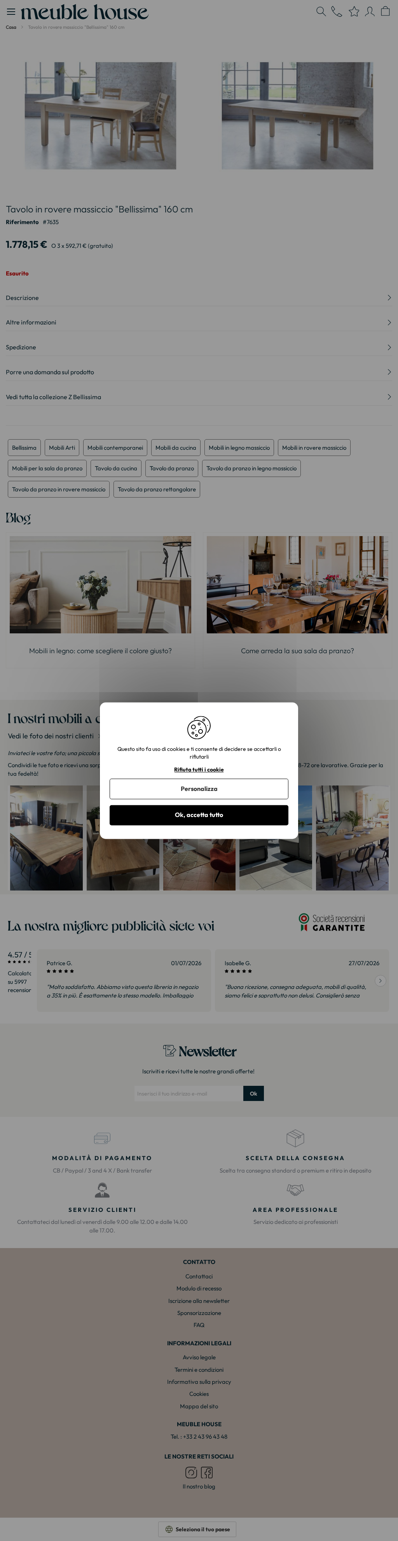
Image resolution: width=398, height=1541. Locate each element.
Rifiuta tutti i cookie (199, 769)
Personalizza (199, 789)
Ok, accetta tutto (199, 815)
